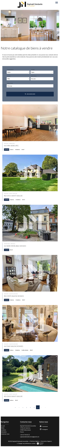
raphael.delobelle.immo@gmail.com (29, 436)
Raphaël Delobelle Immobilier (28, 426)
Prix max (10, 83)
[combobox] (18, 72)
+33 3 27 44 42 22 (25, 434)
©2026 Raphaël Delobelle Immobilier (18, 441)
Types (33, 69)
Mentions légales (34, 441)
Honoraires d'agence (46, 441)
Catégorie (10, 69)
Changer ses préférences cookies (27, 443)
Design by (42, 443)
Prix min (34, 76)
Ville (9, 76)
